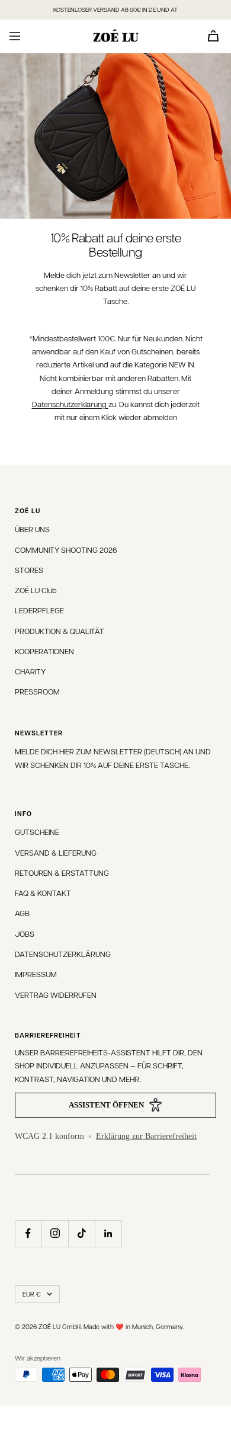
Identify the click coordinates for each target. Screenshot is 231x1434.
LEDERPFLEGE (39, 610)
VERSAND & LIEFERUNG (56, 852)
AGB (22, 913)
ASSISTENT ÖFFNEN (106, 1104)
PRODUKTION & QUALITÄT (59, 631)
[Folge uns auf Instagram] (54, 1233)
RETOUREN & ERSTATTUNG (62, 873)
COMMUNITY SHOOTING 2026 (66, 550)
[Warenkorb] (213, 35)
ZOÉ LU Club (36, 590)
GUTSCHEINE (37, 832)
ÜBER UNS (32, 529)
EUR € (32, 1293)
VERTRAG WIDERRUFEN (56, 995)
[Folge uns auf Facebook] (28, 1233)
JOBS (24, 934)
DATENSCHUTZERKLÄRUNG (63, 954)
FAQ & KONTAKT (43, 893)
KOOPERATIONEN (44, 651)
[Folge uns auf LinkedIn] (108, 1233)
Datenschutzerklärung (70, 404)
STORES (29, 570)
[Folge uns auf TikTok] (81, 1233)
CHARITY (30, 671)
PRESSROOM (37, 691)
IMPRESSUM (36, 974)
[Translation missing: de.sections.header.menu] (15, 36)
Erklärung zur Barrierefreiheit (146, 1136)
